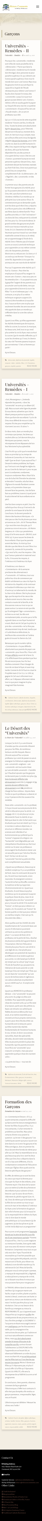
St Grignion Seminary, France (13, 1510)
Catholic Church (13, 698)
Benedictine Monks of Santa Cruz (15, 1497)
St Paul (9, 710)
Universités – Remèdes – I (17, 387)
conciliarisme (9, 701)
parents (18, 366)
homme (32, 1421)
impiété (13, 366)
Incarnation (28, 1077)
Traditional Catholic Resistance (14, 1513)
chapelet (32, 698)
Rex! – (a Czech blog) (10, 1507)
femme (18, 1421)
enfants (7, 1421)
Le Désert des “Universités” (17, 730)
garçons (7, 366)
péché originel (31, 1424)
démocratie (11, 360)
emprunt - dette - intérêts (12, 363)
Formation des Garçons (18, 1104)
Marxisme (15, 1080)
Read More (32, 366)
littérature (8, 1080)
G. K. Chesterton (30, 363)
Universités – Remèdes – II (17, 48)
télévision (15, 710)
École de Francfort (27, 1074)
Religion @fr (22, 1080)
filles (22, 363)
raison (7, 1427)
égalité (32, 360)
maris (19, 1424)
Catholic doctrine (23, 698)
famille (13, 1421)
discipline (21, 1418)
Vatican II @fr (23, 710)
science (29, 1080)
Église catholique (15, 704)
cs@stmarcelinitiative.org (24, 1480)
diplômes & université (22, 360)
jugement (8, 1424)
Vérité (19, 1083)
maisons (14, 1424)
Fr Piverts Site (8, 1502)
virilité (21, 1427)
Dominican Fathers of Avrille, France (16, 1499)
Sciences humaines (11, 1083)
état (35, 1074)
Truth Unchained (9, 1491)
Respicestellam (9, 1494)
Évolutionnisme (10, 1077)
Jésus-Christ (30, 704)
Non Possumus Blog (10, 1505)
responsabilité (14, 1427)
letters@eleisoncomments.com (27, 1482)
